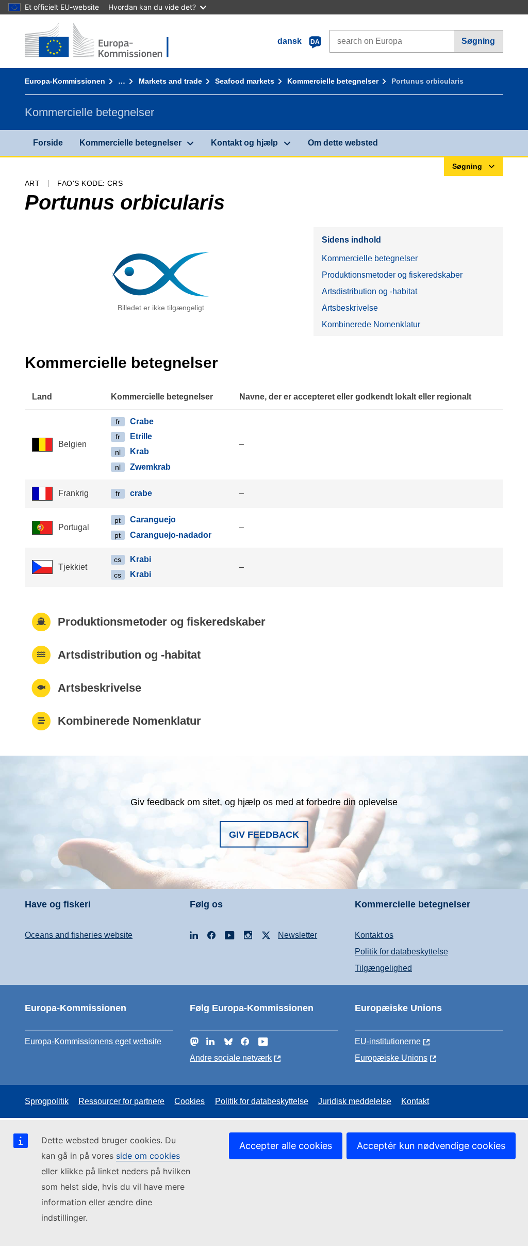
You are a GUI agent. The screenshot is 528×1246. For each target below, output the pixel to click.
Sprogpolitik (47, 1101)
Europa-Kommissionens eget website (93, 1041)
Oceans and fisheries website (79, 935)
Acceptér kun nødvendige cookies (431, 1145)
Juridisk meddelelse (354, 1101)
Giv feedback (264, 834)
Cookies (189, 1101)
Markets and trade (170, 81)
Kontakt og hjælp (244, 142)
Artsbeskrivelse (350, 307)
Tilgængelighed (383, 968)
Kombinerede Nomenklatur (371, 324)
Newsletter (297, 935)
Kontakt (415, 1101)
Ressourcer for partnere (121, 1101)
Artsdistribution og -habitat (369, 291)
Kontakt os (374, 935)
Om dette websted (343, 142)
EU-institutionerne (388, 1041)
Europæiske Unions (391, 1057)
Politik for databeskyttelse (401, 951)
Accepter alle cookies (285, 1145)
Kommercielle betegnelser (332, 81)
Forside (48, 142)
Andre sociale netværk (231, 1057)
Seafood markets (244, 81)
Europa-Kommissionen (65, 81)
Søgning (478, 41)
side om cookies (148, 1156)
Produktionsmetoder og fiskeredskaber (392, 274)
